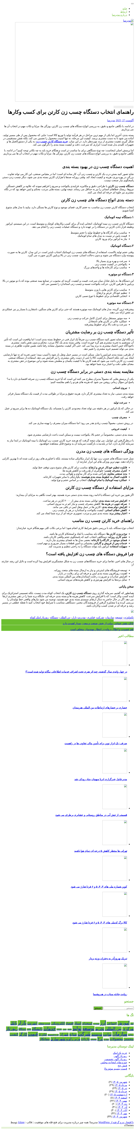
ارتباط (123, 11)
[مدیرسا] (128, 20)
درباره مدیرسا (119, 14)
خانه (124, 8)
